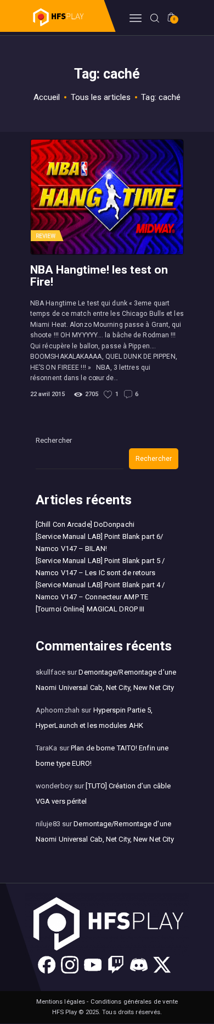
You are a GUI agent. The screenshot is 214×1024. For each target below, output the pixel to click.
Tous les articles (101, 97)
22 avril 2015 (47, 394)
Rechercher (54, 440)
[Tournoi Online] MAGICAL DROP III (90, 609)
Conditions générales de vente (134, 1001)
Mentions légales (61, 1001)
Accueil (46, 97)
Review (46, 236)
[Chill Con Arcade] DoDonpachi (85, 524)
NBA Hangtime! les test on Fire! (99, 276)
